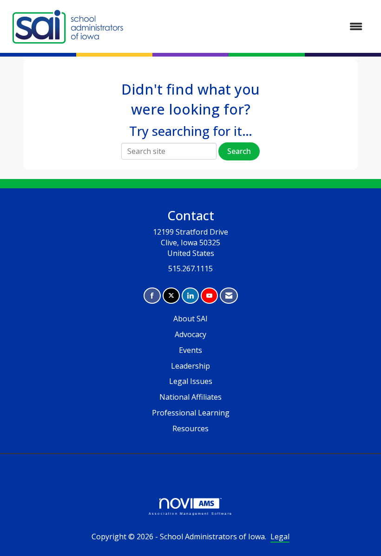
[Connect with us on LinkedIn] (190, 296)
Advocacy (190, 334)
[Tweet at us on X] (171, 296)
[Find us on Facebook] (152, 296)
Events (190, 350)
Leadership (190, 366)
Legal (279, 536)
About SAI (190, 318)
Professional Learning (191, 413)
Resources (190, 428)
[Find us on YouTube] (209, 296)
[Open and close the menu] (249, 27)
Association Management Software (190, 513)
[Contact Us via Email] (229, 296)
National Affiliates (190, 397)
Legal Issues (190, 381)
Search (239, 151)
